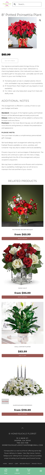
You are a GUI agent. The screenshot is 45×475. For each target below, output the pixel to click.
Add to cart (22, 355)
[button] (41, 471)
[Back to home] (6, 4)
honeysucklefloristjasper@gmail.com (22, 445)
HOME (5, 463)
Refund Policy (25, 463)
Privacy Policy (37, 463)
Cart (16, 463)
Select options (22, 238)
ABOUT (11, 463)
